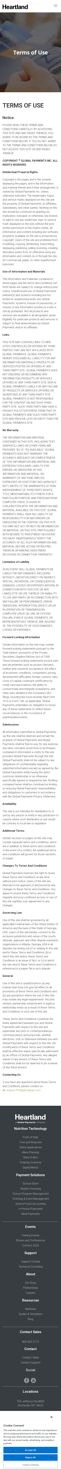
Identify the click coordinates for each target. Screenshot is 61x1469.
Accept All (30, 1450)
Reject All (30, 1457)
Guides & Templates (30, 1314)
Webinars (30, 1309)
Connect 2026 (30, 1245)
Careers (30, 1292)
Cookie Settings (30, 1465)
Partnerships (30, 1287)
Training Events (30, 1235)
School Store (30, 1183)
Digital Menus (30, 1167)
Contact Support (30, 1362)
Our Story (30, 1282)
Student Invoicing (30, 1188)
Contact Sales (30, 1357)
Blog (30, 1319)
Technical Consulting (30, 1266)
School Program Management (31, 1193)
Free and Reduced (31, 1142)
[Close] (51, 1417)
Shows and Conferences (30, 1240)
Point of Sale (30, 1137)
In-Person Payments (30, 1208)
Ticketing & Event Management (30, 1198)
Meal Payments (30, 1213)
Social (30, 1370)
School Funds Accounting (30, 1203)
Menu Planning (30, 1152)
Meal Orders (30, 1157)
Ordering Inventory (31, 1162)
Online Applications (30, 1147)
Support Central (30, 1261)
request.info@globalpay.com (23, 1090)
